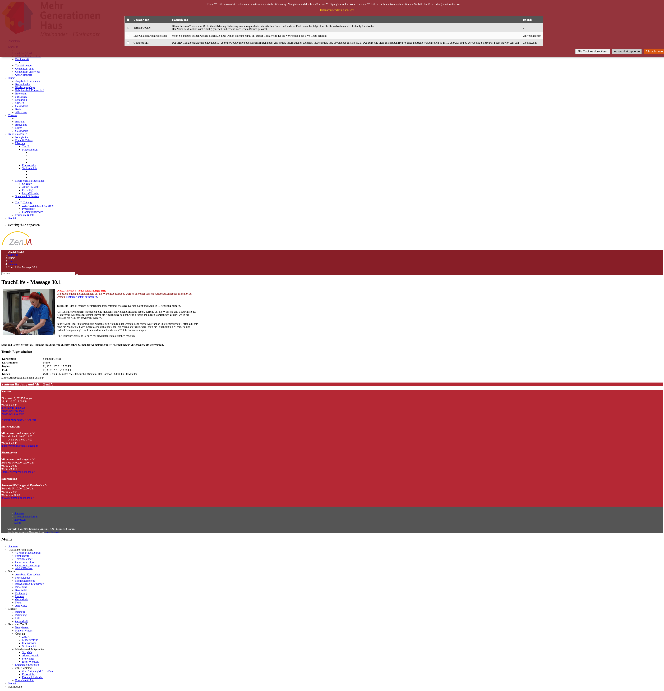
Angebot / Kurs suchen (27, 81)
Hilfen (18, 127)
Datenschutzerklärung (26, 516)
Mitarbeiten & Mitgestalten (29, 180)
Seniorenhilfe (29, 168)
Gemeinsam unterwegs (27, 71)
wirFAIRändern (24, 74)
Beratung (20, 121)
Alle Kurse (21, 112)
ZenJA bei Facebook (12, 410)
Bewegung (21, 93)
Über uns (20, 143)
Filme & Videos (24, 140)
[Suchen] (77, 274)
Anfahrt (5, 419)
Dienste (12, 115)
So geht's (27, 183)
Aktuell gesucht (30, 186)
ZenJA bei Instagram (12, 413)
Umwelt (19, 102)
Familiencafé (22, 59)
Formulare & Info (24, 214)
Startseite (13, 254)
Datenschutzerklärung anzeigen (337, 9)
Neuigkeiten (22, 137)
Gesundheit (21, 105)
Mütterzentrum (30, 149)
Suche (17, 522)
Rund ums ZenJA (18, 134)
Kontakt (12, 218)
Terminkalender (23, 65)
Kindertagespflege (25, 87)
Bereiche (13, 264)
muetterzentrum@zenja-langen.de (19, 445)
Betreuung (21, 124)
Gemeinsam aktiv (24, 68)
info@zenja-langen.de (13, 407)
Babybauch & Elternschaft (29, 90)
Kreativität (21, 96)
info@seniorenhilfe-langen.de (17, 497)
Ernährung (21, 99)
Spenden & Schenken (27, 196)
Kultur (18, 109)
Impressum (20, 519)
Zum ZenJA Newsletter (23, 419)
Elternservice (29, 165)
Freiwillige (28, 190)
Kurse (11, 77)
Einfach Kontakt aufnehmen (81, 296)
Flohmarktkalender (32, 211)
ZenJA (26, 146)
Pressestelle (28, 208)
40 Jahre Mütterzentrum (28, 552)
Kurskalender (22, 84)
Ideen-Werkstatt (30, 193)
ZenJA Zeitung (23, 202)
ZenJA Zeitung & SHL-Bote (37, 205)
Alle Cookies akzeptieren (592, 51)
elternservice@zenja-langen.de (18, 471)
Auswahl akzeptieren (627, 51)
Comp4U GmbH (51, 532)
